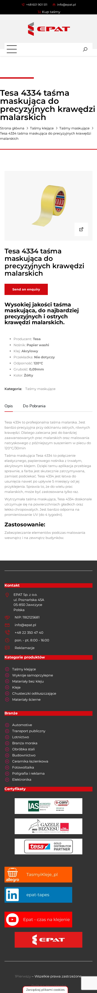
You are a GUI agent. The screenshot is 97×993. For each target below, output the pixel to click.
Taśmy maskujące (74, 128)
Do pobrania (34, 406)
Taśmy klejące (42, 128)
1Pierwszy (23, 976)
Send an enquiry (26, 289)
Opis (9, 406)
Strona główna (12, 128)
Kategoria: (13, 389)
